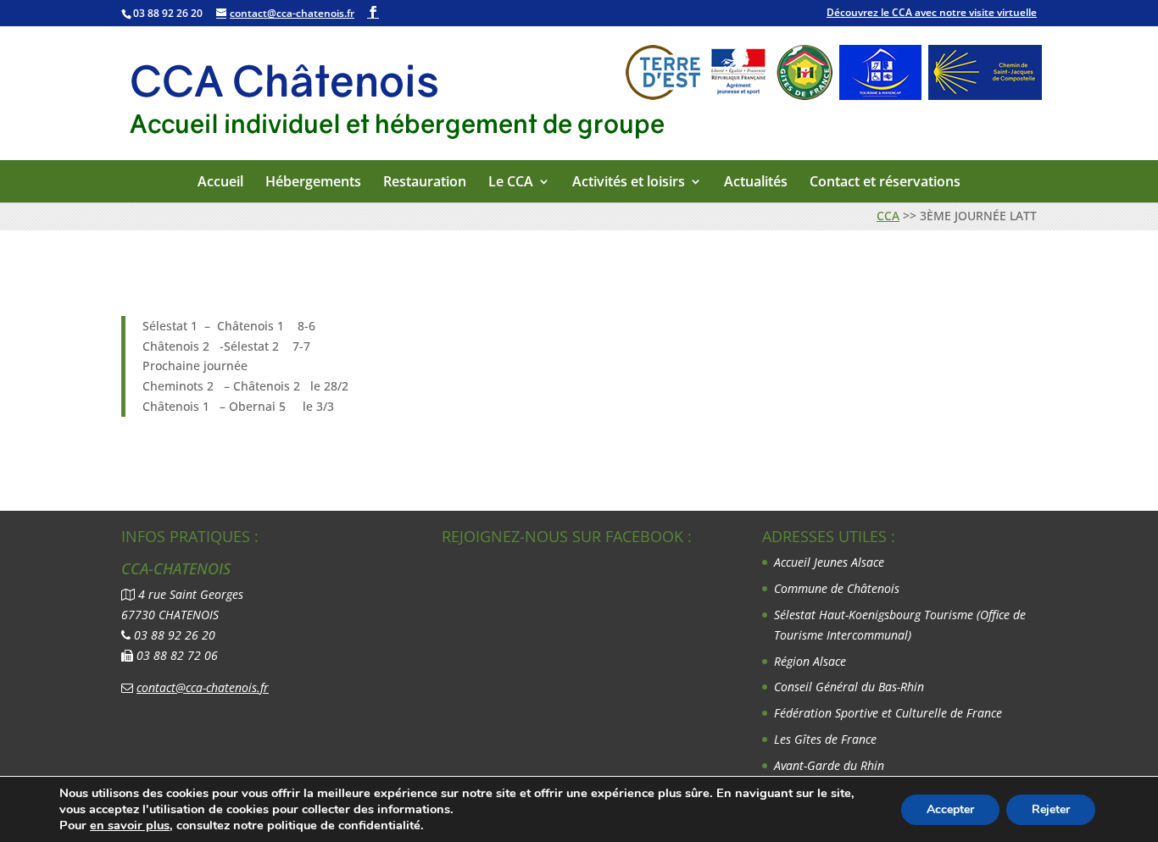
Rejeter (1051, 809)
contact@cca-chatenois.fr (202, 687)
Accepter (950, 809)
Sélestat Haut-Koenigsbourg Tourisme (875, 615)
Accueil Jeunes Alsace (829, 562)
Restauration (424, 182)
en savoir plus (130, 825)
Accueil (220, 182)
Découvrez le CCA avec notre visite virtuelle (932, 12)
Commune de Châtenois (836, 588)
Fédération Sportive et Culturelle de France (889, 713)
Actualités (756, 182)
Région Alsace (810, 661)
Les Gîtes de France (825, 739)
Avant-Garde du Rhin (829, 765)
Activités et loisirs (628, 182)
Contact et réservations (885, 182)
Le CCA (510, 182)
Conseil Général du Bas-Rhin (849, 687)
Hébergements (313, 182)
